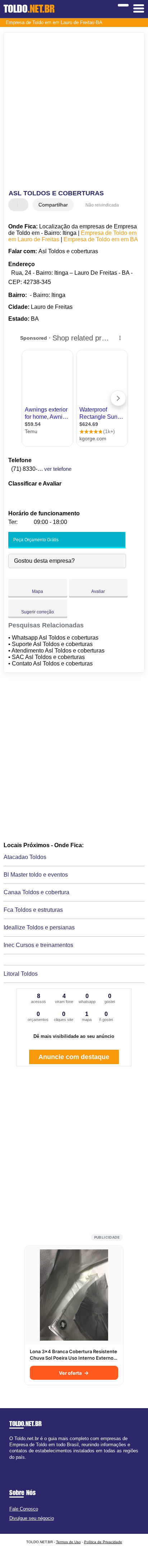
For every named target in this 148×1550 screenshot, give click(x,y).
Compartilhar (53, 205)
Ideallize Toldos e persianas (39, 927)
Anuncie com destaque (73, 1057)
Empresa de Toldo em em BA (101, 239)
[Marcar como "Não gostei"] (24, 205)
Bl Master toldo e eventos (36, 875)
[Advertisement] (74, 112)
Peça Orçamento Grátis (35, 539)
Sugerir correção (37, 611)
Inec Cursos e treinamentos (38, 945)
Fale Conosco (23, 1509)
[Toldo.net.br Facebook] (11, 1463)
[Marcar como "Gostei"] (15, 205)
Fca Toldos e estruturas (33, 910)
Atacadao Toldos (25, 857)
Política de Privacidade (103, 1542)
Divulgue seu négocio (31, 1518)
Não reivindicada (102, 205)
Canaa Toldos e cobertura (36, 892)
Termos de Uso (68, 1542)
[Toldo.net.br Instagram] (17, 1463)
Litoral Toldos (21, 974)
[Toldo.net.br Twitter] (14, 1463)
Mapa (37, 591)
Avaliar (98, 591)
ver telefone (57, 469)
